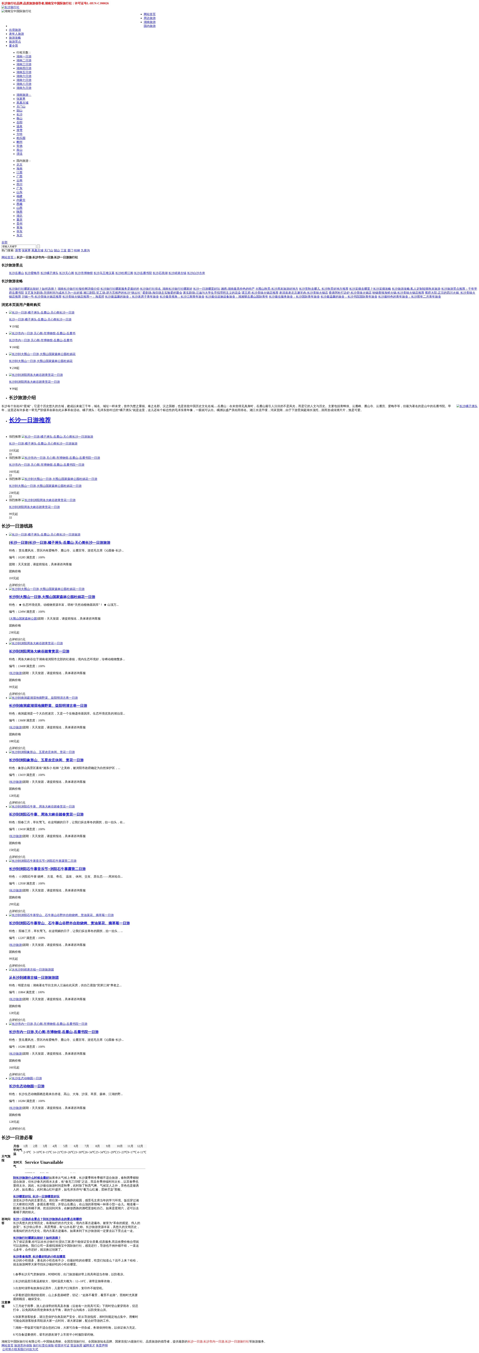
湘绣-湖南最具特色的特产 (238, 288)
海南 (19, 168)
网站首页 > (9, 257)
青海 (19, 227)
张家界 (20, 98)
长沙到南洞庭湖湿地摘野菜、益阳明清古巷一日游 (48, 706)
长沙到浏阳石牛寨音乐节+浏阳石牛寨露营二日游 (47, 869)
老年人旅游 (16, 33)
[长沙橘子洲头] (467, 406)
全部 (4, 242)
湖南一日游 (23, 56)
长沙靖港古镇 (177, 273)
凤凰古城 (22, 102)
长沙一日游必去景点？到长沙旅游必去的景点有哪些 (47, 1219)
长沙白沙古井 (196, 273)
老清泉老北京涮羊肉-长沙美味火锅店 (303, 292)
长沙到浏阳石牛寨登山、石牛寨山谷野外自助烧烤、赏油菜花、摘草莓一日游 (69, 923)
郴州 (19, 142)
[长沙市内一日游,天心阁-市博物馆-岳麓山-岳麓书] (42, 333)
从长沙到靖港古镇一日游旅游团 (34, 978)
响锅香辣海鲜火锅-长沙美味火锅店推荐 (398, 292)
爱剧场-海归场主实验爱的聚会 (162, 292)
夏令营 (13, 45)
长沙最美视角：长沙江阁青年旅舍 (182, 296)
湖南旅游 (150, 22)
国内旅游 (150, 26)
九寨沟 (85, 250)
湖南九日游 (23, 87)
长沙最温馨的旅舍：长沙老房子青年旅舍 (132, 296)
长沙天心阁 (66, 273)
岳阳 (19, 122)
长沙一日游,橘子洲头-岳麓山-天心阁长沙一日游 (40, 319)
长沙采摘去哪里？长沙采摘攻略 (370, 288)
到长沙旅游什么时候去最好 (31, 1177)
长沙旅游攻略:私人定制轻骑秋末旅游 (416, 288)
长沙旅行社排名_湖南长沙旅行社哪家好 (166, 288)
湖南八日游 (23, 84)
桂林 (77, 250)
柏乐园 (20, 138)
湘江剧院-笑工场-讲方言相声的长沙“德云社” (112, 292)
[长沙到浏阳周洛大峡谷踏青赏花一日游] (36, 374)
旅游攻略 (15, 37)
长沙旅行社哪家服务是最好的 (119, 288)
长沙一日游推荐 (30, 420)
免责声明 (102, 1345)
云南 (19, 180)
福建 (19, 196)
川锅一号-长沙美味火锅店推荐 (42, 296)
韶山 (19, 110)
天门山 (20, 106)
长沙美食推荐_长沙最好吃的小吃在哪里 (39, 1256)
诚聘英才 (89, 1345)
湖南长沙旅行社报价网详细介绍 (79, 288)
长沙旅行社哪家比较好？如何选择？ (33, 288)
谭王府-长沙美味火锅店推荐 (260, 292)
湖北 (19, 215)
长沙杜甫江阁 (124, 273)
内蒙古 (20, 200)
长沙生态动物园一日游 (27, 1086)
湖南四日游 (23, 68)
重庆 (19, 219)
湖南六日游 (23, 76)
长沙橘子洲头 (49, 273)
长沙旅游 (16, 673)
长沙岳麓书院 (143, 273)
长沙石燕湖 (160, 273)
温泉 (19, 126)
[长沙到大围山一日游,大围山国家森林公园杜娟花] (42, 354)
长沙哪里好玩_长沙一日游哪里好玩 (36, 1196)
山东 (19, 192)
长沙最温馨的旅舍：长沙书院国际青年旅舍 (349, 296)
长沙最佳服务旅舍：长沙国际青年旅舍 (294, 296)
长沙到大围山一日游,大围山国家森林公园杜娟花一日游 (45, 485)
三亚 (64, 250)
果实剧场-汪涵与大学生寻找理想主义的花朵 (212, 292)
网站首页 (150, 14)
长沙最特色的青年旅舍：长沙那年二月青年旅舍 (409, 296)
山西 (19, 207)
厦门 (70, 250)
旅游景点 (15, 41)
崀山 (19, 149)
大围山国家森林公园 (23, 618)
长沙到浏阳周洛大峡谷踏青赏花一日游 (34, 381)
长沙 (19, 114)
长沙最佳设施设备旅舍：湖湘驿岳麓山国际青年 (236, 296)
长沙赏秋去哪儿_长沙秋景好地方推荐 (323, 288)
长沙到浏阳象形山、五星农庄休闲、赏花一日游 (46, 760)
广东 (19, 188)
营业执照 (76, 1345)
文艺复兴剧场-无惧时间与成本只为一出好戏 (54, 292)
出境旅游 (15, 29)
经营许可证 (62, 1345)
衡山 (19, 118)
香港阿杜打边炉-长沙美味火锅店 (350, 292)
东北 (19, 235)
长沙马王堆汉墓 (104, 273)
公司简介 (8, 1349)
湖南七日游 (23, 80)
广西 (19, 176)
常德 (19, 146)
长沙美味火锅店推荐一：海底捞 (83, 296)
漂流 (19, 153)
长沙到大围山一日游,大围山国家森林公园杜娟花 (41, 361)
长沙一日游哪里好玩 (206, 288)
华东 (19, 231)
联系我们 (20, 1349)
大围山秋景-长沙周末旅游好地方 (276, 288)
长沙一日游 (19, 543)
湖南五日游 (23, 72)
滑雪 (19, 130)
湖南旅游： (23, 94)
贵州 (19, 223)
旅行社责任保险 (43, 1345)
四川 (19, 184)
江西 (19, 172)
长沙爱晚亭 (32, 273)
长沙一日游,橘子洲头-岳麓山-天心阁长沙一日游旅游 (43, 443)
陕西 (19, 211)
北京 (19, 164)
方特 (19, 134)
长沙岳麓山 (16, 273)
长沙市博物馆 (84, 273)
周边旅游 (150, 18)
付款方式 (32, 1349)
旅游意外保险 (23, 1345)
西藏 (19, 204)
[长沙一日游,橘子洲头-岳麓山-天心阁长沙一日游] (41, 312)
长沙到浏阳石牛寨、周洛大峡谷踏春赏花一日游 (46, 814)
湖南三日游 (23, 64)
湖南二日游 (23, 60)
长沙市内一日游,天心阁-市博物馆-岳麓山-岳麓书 (40, 340)
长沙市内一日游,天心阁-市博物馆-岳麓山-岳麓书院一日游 (46, 464)
